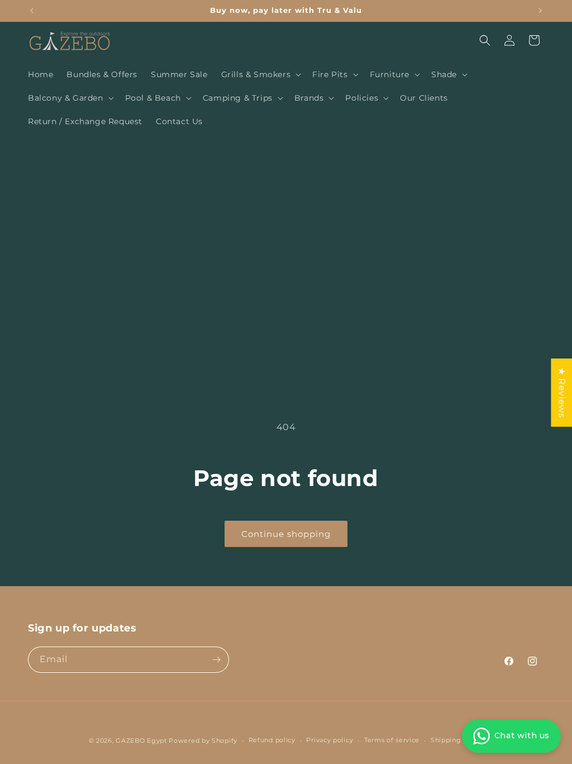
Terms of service (392, 740)
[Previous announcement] (32, 10)
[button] (260, 74)
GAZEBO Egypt (141, 740)
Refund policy (272, 740)
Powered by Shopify (203, 740)
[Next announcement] (540, 10)
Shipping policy (457, 740)
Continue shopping (286, 534)
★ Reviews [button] (561, 392)
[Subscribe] (216, 660)
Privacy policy (329, 740)
